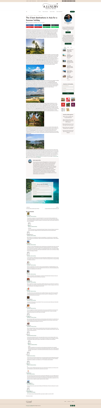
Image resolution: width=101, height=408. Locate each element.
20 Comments (42, 22)
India (28, 15)
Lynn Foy (30, 379)
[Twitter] (65, 1)
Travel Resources (59, 11)
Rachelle (30, 244)
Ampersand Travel (39, 156)
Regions (35, 15)
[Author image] (26, 22)
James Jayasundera (30, 22)
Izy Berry (30, 320)
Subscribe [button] (72, 11)
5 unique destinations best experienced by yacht (52, 208)
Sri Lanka (38, 15)
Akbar (31, 225)
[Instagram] (71, 1)
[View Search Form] (26, 11)
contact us (39, 157)
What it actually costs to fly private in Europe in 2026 (70, 50)
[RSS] (74, 1)
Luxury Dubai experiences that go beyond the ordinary (70, 66)
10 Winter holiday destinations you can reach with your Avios (70, 61)
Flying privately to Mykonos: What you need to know (70, 71)
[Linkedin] (67, 1)
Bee (29, 275)
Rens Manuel (31, 390)
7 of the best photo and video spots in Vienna (32, 208)
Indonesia (31, 15)
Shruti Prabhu (31, 398)
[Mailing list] (62, 1)
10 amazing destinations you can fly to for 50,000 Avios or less (70, 56)
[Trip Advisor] (70, 1)
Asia (26, 15)
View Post (68, 53)
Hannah (30, 214)
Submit (42, 196)
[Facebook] (64, 1)
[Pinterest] (68, 1)
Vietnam (41, 15)
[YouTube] (73, 1)
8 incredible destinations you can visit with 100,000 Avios (70, 77)
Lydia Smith (31, 283)
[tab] (65, 47)
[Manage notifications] (99, 406)
